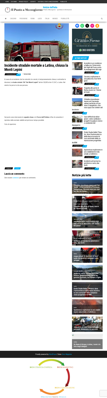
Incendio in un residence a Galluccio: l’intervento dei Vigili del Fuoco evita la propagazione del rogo (93, 66)
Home (7, 1)
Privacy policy (23, 1)
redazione (27, 74)
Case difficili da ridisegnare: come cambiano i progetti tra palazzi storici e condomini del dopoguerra (87, 121)
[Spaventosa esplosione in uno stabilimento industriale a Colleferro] (77, 153)
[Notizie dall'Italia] (6, 18)
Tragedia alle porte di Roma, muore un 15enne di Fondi (92, 90)
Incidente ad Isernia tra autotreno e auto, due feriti (92, 163)
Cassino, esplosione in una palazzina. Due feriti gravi (92, 79)
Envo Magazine (67, 354)
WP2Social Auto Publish (46, 397)
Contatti (33, 1)
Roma (33, 19)
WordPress (52, 354)
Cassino (13, 19)
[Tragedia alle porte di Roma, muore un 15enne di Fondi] (77, 91)
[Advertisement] (36, 101)
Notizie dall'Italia (50, 7)
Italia (47, 19)
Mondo (55, 19)
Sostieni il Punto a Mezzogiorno (48, 1)
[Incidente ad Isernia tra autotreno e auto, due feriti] (77, 164)
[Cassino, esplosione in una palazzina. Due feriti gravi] (77, 79)
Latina (17, 168)
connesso (16, 178)
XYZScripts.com (62, 397)
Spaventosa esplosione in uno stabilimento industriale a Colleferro (93, 152)
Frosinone (23, 19)
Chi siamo (14, 1)
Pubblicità (63, 1)
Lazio (40, 19)
